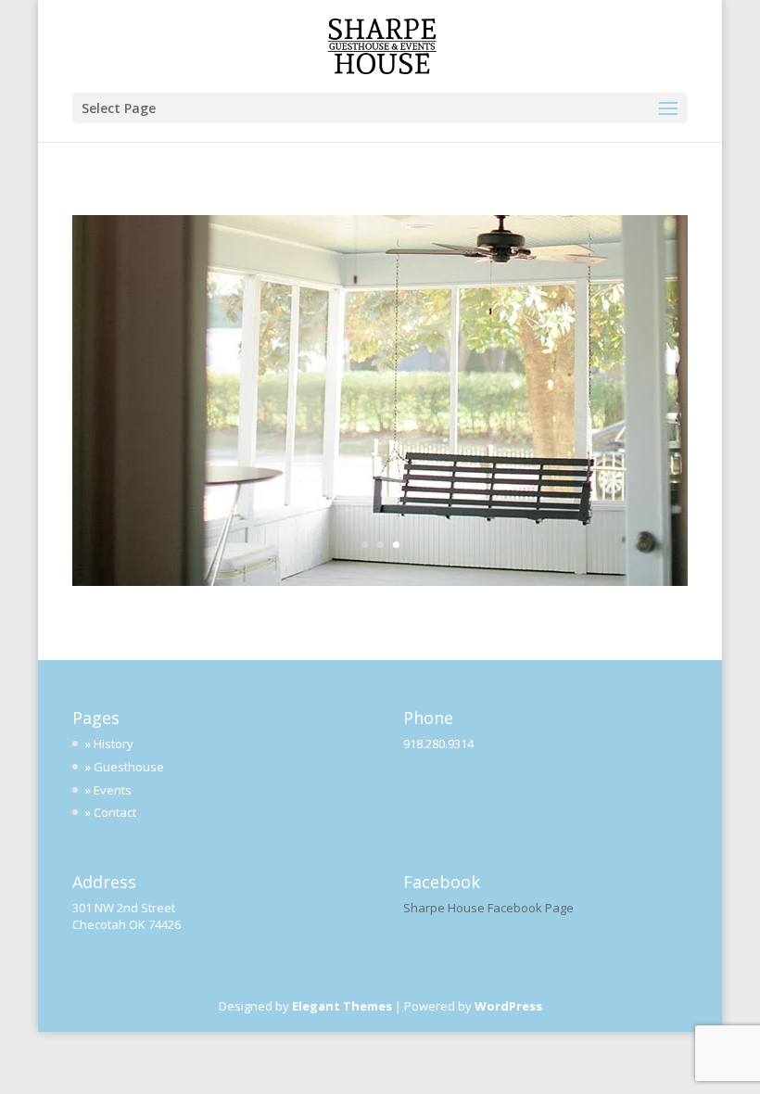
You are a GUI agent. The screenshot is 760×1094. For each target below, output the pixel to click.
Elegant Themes (342, 1006)
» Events (108, 790)
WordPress (508, 1006)
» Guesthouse (124, 766)
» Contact (110, 812)
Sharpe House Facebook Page (488, 907)
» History (109, 743)
